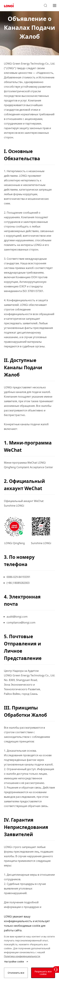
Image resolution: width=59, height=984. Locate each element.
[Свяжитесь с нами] (55, 969)
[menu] (55, 5)
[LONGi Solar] (9, 5)
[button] (45, 6)
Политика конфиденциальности (22, 956)
